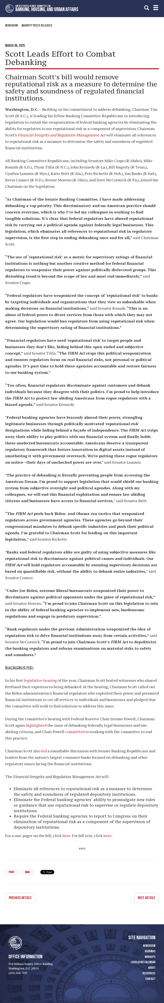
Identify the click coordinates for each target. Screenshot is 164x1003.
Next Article (146, 898)
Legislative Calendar (143, 962)
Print (12, 872)
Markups (150, 957)
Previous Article (20, 898)
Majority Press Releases (37, 26)
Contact (150, 979)
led (44, 750)
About (151, 968)
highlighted (36, 725)
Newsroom (11, 26)
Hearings (150, 951)
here (66, 835)
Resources (148, 973)
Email (27, 872)
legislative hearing (40, 680)
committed (75, 731)
